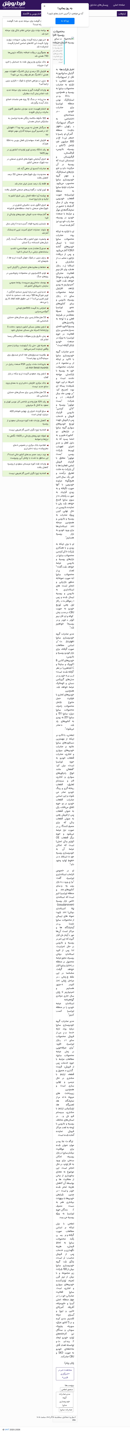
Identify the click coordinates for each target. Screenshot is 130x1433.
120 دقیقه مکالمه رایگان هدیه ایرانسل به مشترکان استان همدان (28, 120)
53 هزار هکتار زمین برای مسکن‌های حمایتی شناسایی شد (27, 319)
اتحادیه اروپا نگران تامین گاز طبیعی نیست (27, 430)
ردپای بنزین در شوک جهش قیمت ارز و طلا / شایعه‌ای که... (27, 259)
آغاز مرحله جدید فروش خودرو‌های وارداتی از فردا (27, 216)
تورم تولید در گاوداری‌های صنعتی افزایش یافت (25, 190)
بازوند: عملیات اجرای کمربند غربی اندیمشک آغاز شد (27, 231)
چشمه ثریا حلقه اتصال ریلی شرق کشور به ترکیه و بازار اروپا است (28, 197)
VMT (7, 1429)
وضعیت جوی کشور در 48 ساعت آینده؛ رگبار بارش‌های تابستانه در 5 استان (27, 240)
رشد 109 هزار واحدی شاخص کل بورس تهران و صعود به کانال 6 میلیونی (26, 403)
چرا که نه (65, 21)
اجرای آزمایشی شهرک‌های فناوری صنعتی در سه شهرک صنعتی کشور (27, 160)
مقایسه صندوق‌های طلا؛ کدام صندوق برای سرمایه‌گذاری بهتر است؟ (27, 356)
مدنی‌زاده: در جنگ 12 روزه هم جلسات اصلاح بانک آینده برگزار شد (27, 101)
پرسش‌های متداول (99, 5)
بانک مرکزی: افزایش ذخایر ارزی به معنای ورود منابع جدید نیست (27, 384)
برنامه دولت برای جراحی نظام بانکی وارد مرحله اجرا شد (26, 32)
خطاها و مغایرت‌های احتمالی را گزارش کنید (26, 267)
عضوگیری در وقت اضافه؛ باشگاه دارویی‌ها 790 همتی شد (28, 54)
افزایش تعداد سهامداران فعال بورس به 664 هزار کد (27, 142)
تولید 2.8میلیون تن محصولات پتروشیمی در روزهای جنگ (27, 274)
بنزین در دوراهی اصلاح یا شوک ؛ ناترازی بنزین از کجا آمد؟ (27, 82)
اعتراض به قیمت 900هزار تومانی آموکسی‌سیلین (32, 309)
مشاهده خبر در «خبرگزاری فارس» (65, 1373)
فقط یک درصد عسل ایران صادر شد (30, 184)
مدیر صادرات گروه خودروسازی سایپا (64, 1399)
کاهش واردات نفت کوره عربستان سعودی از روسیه (27, 422)
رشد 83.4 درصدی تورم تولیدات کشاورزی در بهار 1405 (27, 151)
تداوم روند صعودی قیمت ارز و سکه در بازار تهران (28, 375)
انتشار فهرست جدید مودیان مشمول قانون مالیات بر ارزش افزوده (28, 110)
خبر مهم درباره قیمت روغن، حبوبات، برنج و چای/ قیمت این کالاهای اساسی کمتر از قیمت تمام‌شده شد (27, 43)
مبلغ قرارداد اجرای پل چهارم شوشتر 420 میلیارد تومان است (29, 413)
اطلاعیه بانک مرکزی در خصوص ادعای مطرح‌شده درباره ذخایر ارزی (30, 447)
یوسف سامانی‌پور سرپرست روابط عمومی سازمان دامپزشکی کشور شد (28, 284)
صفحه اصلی (119, 5)
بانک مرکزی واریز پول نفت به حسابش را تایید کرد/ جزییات (26, 63)
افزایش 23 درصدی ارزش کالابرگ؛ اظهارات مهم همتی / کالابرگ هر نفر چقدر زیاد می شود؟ (26, 73)
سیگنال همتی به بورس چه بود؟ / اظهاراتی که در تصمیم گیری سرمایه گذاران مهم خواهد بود (27, 131)
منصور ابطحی (67, 1389)
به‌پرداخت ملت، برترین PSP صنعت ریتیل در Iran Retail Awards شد (27, 366)
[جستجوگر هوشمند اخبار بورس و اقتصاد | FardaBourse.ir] (14, 5)
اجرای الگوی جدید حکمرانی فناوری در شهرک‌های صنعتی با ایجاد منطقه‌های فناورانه (27, 206)
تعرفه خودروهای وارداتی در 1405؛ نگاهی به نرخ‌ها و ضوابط (27, 437)
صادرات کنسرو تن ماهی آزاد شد (31, 168)
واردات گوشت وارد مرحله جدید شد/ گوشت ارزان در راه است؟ (27, 22)
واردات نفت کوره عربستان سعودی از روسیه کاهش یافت (27, 465)
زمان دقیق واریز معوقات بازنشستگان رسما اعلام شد (28, 338)
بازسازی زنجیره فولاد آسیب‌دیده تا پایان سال (26, 224)
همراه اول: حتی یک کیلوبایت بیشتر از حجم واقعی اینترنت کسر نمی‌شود (27, 347)
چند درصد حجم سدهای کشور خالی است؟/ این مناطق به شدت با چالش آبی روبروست (27, 456)
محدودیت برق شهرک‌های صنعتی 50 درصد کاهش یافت (27, 176)
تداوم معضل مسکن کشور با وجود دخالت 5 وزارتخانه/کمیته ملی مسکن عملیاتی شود (27, 328)
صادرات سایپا (66, 1409)
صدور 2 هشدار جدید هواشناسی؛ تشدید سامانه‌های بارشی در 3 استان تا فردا (29, 250)
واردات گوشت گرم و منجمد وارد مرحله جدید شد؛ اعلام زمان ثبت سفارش (27, 91)
